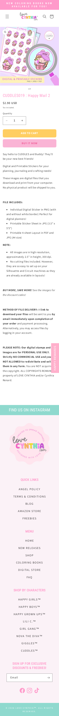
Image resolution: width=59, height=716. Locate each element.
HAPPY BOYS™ (29, 607)
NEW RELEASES (29, 548)
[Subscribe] (48, 678)
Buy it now (29, 143)
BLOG (29, 504)
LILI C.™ (29, 621)
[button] (7, 16)
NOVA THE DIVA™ (29, 636)
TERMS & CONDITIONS (29, 497)
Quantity (7, 113)
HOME (29, 541)
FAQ (29, 577)
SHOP (29, 555)
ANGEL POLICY (29, 489)
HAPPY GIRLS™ (29, 600)
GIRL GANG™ (29, 629)
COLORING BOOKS (29, 563)
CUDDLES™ (29, 651)
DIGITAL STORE (29, 570)
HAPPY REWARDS (55, 358)
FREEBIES (29, 518)
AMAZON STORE (29, 511)
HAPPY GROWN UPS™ (30, 614)
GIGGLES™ (29, 643)
